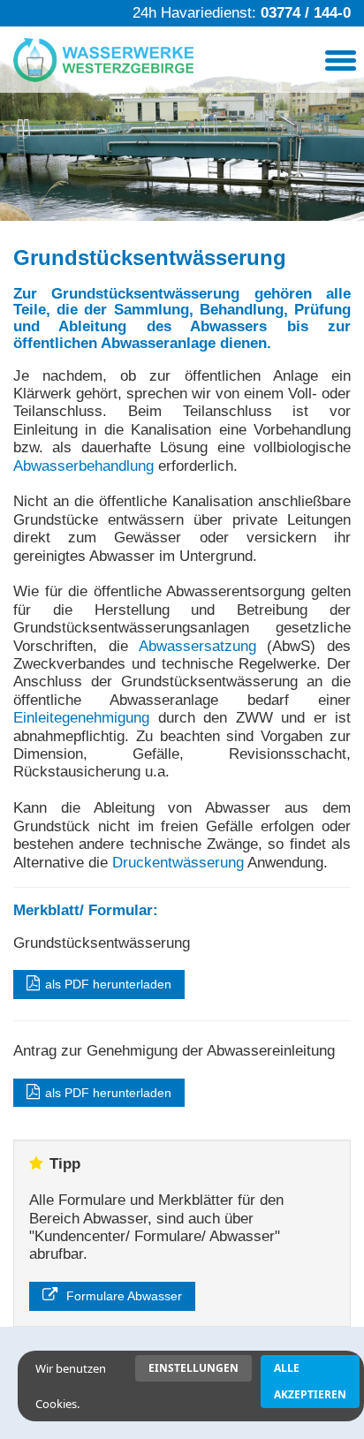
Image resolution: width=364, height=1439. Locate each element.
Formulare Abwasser (122, 1296)
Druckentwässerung (178, 862)
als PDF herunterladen (108, 984)
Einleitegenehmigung (81, 717)
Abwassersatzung (197, 646)
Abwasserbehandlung (83, 466)
